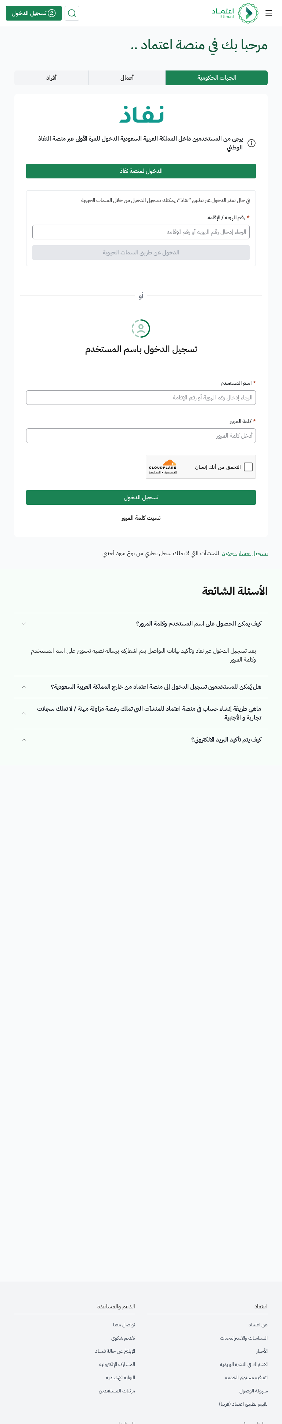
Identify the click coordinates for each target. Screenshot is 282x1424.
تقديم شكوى (123, 1338)
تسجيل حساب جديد (245, 553)
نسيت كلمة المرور (141, 518)
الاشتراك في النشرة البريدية (244, 1364)
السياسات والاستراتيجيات (244, 1338)
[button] (72, 13)
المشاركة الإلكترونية (117, 1364)
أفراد (51, 77)
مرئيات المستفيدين (117, 1391)
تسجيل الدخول (141, 497)
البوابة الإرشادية (120, 1377)
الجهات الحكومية (217, 77)
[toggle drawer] (268, 13)
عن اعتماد (258, 1325)
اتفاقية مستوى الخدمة (246, 1377)
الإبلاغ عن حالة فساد (115, 1351)
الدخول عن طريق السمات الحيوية (141, 252)
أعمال (127, 77)
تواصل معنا (124, 1325)
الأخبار (262, 1351)
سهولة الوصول (253, 1391)
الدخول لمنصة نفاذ (141, 171)
